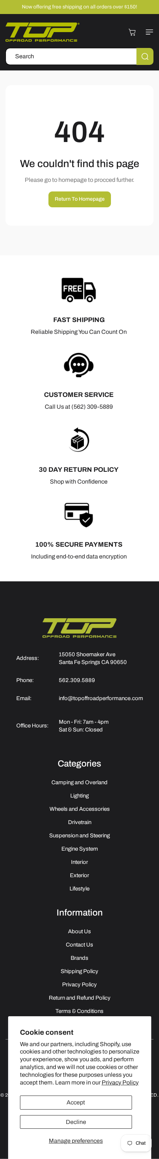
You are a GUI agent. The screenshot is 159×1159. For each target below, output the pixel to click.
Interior (79, 862)
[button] (147, 32)
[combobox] (79, 56)
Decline (76, 1122)
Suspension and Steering (79, 835)
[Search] (144, 56)
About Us (79, 931)
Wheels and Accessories (80, 809)
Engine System (79, 849)
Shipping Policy (79, 971)
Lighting (79, 796)
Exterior (79, 875)
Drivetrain (79, 822)
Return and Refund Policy (80, 998)
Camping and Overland (79, 782)
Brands (79, 958)
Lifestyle (79, 889)
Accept (76, 1102)
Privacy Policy (120, 1082)
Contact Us (79, 945)
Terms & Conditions (79, 1011)
